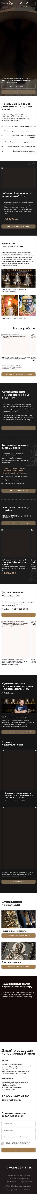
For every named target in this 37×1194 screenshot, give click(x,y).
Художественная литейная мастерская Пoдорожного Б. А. (18, 1189)
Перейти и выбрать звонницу (19, 523)
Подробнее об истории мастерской (18, 732)
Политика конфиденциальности (18, 1176)
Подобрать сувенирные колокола (18, 935)
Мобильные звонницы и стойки (15, 509)
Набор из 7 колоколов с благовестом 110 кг (16, 195)
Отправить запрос (18, 1150)
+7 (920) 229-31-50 (21, 3)
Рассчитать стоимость (18, 86)
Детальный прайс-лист (18, 428)
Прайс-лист (19, 92)
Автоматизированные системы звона (15, 446)
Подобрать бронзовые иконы (18, 966)
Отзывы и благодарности (12, 743)
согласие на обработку (13, 1143)
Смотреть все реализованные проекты (18, 374)
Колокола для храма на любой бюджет (15, 395)
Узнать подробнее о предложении (18, 226)
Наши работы (24, 328)
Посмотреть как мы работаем (18, 615)
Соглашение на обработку (18, 1179)
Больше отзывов (18, 881)
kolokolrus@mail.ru (11, 1100)
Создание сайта (10, 1182)
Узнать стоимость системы (18, 490)
